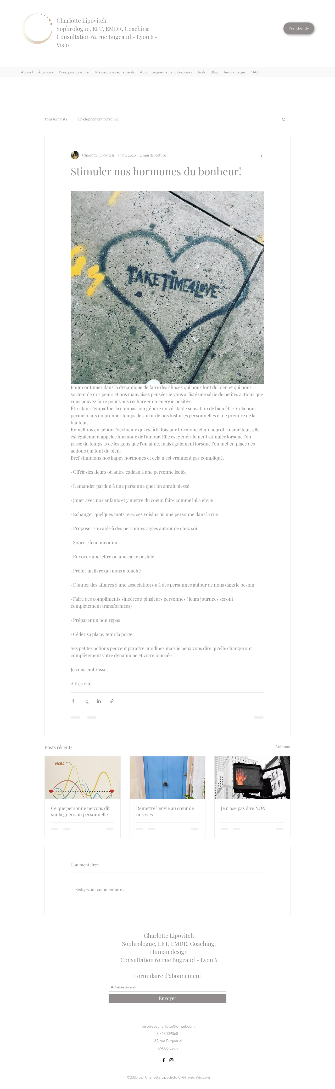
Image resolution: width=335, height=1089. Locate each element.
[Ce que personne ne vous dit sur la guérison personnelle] (82, 777)
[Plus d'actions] (261, 155)
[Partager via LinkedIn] (98, 701)
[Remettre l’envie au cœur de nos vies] (167, 777)
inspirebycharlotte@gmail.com (168, 1026)
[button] (283, 119)
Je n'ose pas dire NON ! (244, 808)
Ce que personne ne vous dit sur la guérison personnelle (80, 811)
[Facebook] (163, 1060)
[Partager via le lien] (111, 701)
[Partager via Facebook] (73, 701)
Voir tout (283, 746)
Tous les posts (55, 119)
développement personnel (98, 119)
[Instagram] (171, 1060)
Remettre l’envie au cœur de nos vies (165, 811)
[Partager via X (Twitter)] (85, 701)
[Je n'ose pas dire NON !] (252, 777)
